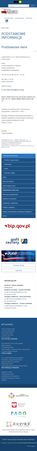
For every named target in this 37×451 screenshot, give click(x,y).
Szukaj (32, 5)
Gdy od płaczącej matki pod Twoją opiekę (14, 366)
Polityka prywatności (7, 374)
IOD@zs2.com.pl (6, 122)
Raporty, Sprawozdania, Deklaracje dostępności (17, 212)
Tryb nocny (11, 2)
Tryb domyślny (8, 2)
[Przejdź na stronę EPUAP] (18, 256)
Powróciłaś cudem (7, 364)
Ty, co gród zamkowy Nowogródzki (12, 358)
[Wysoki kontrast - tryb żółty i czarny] (20, 2)
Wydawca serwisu (6, 372)
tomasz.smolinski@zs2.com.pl (18, 306)
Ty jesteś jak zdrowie (7, 331)
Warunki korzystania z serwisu (10, 378)
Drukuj (32, 51)
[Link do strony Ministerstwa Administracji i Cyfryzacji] (18, 405)
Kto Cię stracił (5, 337)
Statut (4, 177)
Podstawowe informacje (15, 143)
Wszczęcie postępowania (10, 194)
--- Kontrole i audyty (9, 173)
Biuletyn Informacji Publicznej (22, 141)
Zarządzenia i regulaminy (10, 203)
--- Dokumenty (7, 164)
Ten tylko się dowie (7, 335)
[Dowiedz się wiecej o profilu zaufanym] (16, 241)
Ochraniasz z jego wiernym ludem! (11, 360)
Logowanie (18, 270)
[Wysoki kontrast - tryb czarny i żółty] (17, 2)
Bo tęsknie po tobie (7, 347)
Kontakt (3, 380)
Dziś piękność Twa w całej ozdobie (12, 343)
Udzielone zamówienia (9, 199)
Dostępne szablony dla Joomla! (10, 443)
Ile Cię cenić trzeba (7, 333)
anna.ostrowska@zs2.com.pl (17, 299)
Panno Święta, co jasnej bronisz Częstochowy (15, 349)
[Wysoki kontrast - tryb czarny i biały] (15, 2)
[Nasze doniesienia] (6, 22)
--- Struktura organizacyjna (11, 160)
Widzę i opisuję (6, 345)
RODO (5, 216)
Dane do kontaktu (8, 181)
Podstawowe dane (14, 47)
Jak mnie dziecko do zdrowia (10, 362)
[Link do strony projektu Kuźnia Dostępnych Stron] (18, 395)
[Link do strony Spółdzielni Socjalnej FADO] (18, 414)
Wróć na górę (31, 446)
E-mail (35, 51)
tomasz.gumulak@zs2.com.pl (18, 292)
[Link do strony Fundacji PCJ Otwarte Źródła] (18, 424)
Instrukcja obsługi (18, 265)
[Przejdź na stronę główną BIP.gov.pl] (17, 226)
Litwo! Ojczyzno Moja (8, 329)
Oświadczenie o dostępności (10, 376)
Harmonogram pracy (9, 186)
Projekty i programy (9, 207)
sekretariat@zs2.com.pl (15, 90)
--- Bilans (5, 168)
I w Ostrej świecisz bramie (9, 351)
